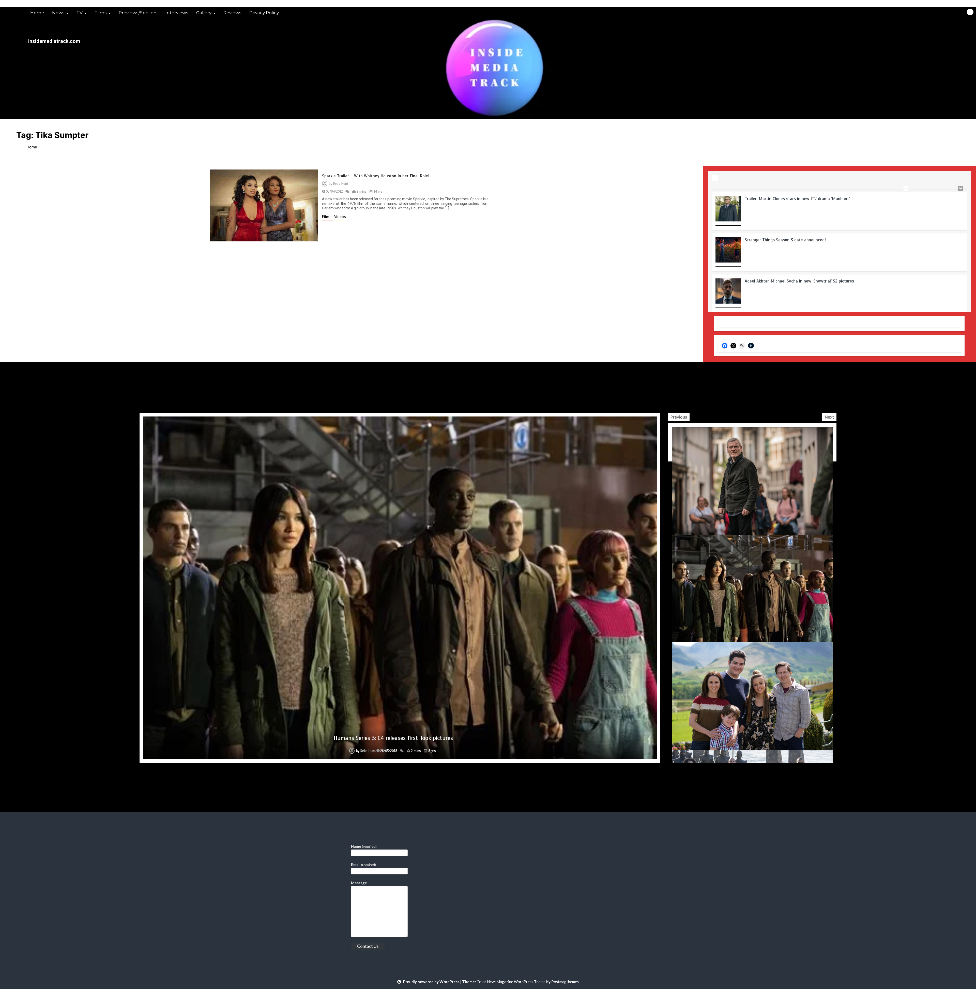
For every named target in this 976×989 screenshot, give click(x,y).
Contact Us (368, 946)
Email (363, 864)
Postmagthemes (565, 981)
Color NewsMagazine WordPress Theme (511, 981)
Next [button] (829, 417)
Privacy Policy (264, 12)
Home (37, 12)
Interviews (176, 12)
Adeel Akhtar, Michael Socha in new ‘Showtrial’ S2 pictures (799, 236)
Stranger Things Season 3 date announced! (785, 195)
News (58, 12)
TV (80, 12)
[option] (839, 209)
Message (359, 882)
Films (101, 12)
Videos (340, 216)
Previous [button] (678, 417)
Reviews (232, 12)
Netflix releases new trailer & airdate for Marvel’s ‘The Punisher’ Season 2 (814, 277)
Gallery (203, 12)
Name (364, 846)
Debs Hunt (340, 184)
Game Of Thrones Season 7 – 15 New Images (393, 738)
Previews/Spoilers (138, 12)
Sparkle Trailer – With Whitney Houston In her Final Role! (375, 176)
